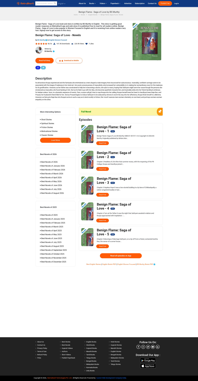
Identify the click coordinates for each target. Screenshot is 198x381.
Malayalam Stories (117, 358)
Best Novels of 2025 (49, 215)
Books (92, 3)
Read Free (102, 143)
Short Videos (66, 355)
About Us (82, 3)
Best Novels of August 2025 (52, 246)
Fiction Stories (47, 127)
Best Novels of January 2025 (53, 219)
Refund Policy (42, 355)
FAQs (39, 358)
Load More (55, 140)
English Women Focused (58, 40)
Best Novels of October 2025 (52, 254)
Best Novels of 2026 (49, 162)
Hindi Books (90, 345)
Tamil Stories (115, 361)
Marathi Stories (116, 348)
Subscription (139, 3)
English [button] (61, 4)
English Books (91, 342)
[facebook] (138, 347)
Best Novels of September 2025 (54, 250)
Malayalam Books (92, 364)
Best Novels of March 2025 (52, 227)
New (112, 131)
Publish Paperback (68, 358)
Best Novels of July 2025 (51, 242)
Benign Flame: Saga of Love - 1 (114, 129)
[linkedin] (158, 347)
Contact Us (152, 3)
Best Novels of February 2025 (53, 223)
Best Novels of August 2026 (52, 193)
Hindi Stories (115, 342)
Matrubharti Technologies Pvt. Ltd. (60, 378)
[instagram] (143, 347)
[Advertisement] (48, 302)
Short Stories (46, 119)
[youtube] (153, 347)
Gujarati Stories (116, 345)
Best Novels (66, 345)
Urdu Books (90, 371)
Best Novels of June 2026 (51, 185)
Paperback (115, 3)
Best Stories (66, 342)
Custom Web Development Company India (111, 378)
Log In (176, 3)
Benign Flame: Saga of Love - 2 (114, 155)
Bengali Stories (116, 355)
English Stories (116, 351)
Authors (64, 351)
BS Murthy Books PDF (145, 264)
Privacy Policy (42, 348)
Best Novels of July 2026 (51, 189)
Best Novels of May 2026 (51, 181)
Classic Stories (47, 135)
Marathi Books (91, 351)
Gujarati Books (91, 348)
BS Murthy (41, 40)
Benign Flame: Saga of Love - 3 (114, 181)
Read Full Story (44, 60)
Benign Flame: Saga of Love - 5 (114, 232)
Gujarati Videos (67, 348)
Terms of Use (41, 351)
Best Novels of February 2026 (53, 170)
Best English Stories (93, 264)
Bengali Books (91, 361)
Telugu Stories (116, 364)
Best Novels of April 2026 (51, 177)
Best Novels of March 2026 (52, 174)
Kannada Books (92, 367)
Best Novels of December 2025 (53, 262)
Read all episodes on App (120, 255)
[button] (55, 3)
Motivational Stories (49, 131)
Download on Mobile (71, 60)
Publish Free (165, 3)
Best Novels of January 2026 (53, 166)
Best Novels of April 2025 (51, 231)
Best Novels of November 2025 (53, 258)
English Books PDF (109, 264)
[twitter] (148, 347)
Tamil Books (90, 355)
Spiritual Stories (47, 123)
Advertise (127, 3)
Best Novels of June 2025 (51, 238)
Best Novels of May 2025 (51, 234)
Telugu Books (91, 358)
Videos (103, 3)
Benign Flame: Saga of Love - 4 (114, 206)
